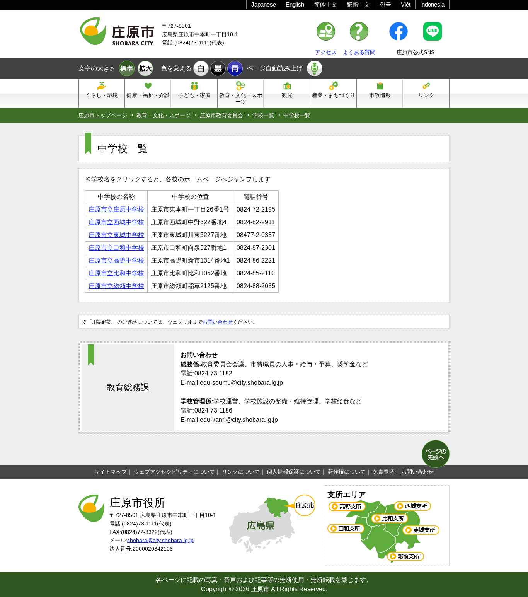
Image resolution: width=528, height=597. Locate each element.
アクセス (326, 52)
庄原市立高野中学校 (116, 260)
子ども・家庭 (194, 95)
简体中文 (325, 4)
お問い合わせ (218, 322)
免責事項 (383, 472)
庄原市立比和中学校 (116, 273)
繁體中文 (358, 4)
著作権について (347, 472)
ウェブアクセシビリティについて (174, 472)
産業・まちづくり (333, 95)
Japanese (263, 4)
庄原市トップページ (102, 115)
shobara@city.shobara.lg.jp (160, 540)
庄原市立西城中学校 (116, 222)
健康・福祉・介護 (148, 95)
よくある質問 (359, 52)
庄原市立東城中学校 (116, 235)
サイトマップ (110, 472)
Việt (405, 4)
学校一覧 (263, 115)
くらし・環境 (101, 95)
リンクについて (241, 472)
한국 (385, 4)
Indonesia (432, 4)
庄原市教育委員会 (221, 115)
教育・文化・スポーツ (240, 98)
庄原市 (260, 589)
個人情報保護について (294, 472)
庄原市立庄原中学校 (116, 209)
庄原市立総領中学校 (116, 286)
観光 (287, 95)
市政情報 (380, 95)
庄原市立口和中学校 (116, 247)
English (295, 4)
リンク (426, 95)
